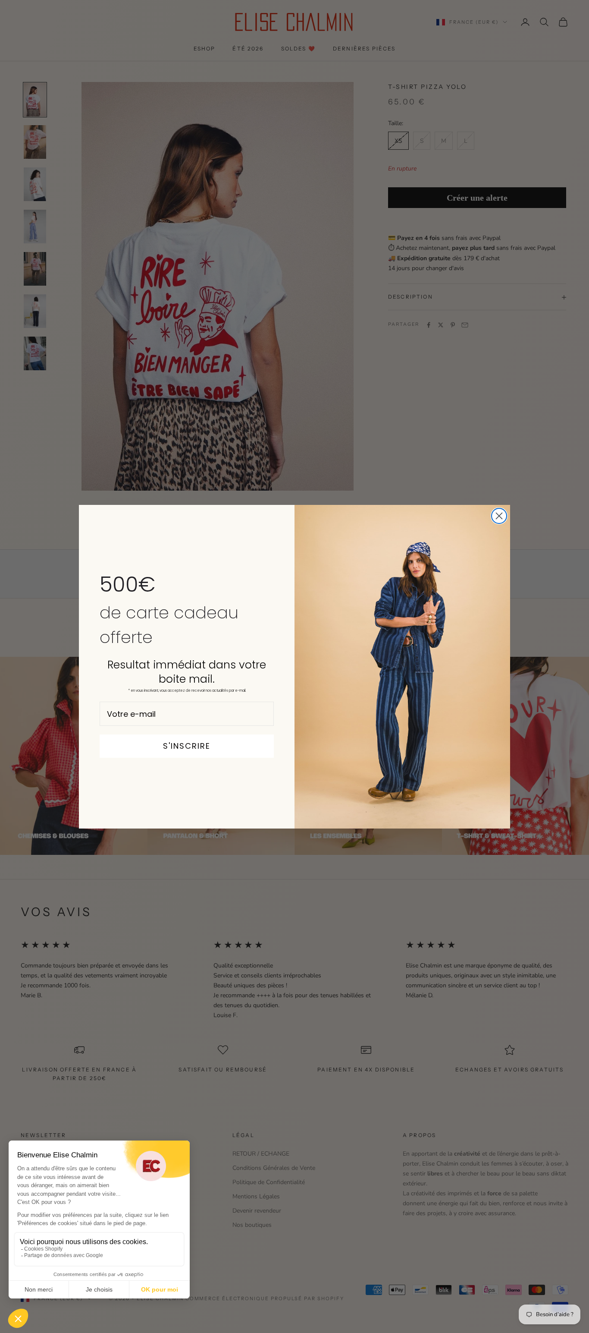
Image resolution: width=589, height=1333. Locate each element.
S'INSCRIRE (186, 746)
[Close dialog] (499, 515)
